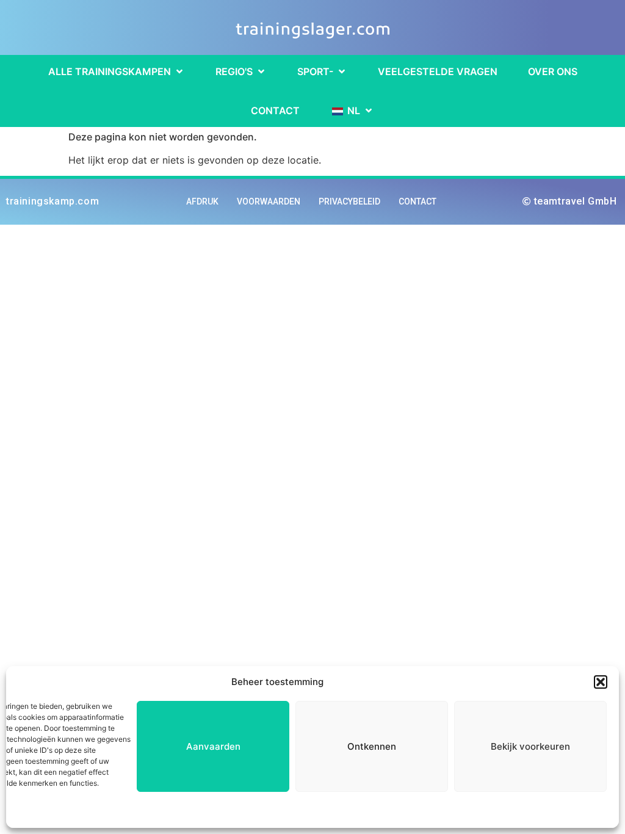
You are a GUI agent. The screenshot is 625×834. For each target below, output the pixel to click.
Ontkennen (371, 746)
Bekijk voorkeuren (530, 746)
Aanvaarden (213, 746)
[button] (600, 682)
